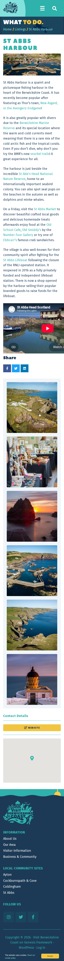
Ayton (7, 875)
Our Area (9, 845)
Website (33, 727)
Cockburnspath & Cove (20, 881)
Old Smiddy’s (31, 230)
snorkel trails (39, 154)
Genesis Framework (38, 942)
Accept (50, 956)
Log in (40, 948)
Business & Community (19, 857)
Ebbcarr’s (10, 240)
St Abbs (8, 893)
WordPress (26, 948)
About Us (9, 839)
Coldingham (12, 887)
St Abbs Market (45, 209)
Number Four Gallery (18, 235)
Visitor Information (17, 851)
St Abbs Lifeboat (15, 260)
